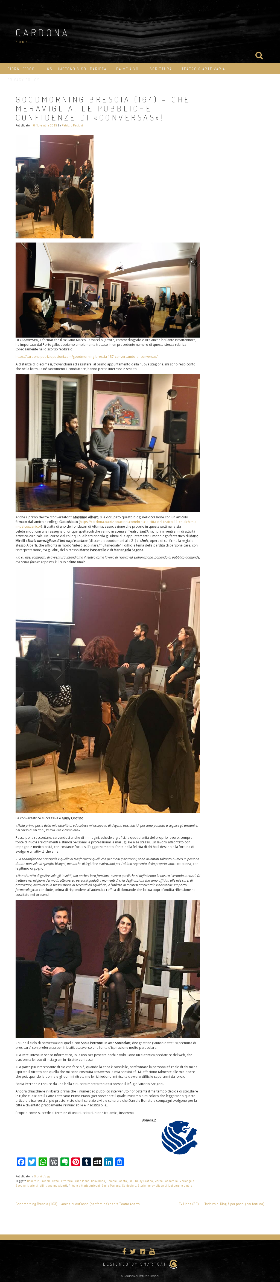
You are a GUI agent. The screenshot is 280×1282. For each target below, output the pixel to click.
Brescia (45, 1181)
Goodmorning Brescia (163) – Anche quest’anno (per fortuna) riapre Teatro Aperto (78, 1203)
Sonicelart (129, 1185)
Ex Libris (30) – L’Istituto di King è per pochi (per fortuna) (221, 1203)
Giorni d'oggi (42, 1176)
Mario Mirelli (35, 1185)
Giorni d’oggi (21, 68)
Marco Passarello (166, 1181)
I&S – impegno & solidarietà (76, 68)
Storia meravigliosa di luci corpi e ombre (165, 1185)
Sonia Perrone (110, 1185)
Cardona (43, 32)
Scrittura (161, 68)
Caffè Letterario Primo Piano (70, 1181)
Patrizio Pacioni (72, 125)
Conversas (98, 1181)
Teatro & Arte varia (203, 68)
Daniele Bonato (117, 1181)
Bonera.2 (33, 1181)
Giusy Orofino (144, 1181)
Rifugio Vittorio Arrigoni (84, 1185)
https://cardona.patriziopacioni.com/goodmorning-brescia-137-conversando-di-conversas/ (87, 356)
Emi (131, 1181)
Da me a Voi (128, 68)
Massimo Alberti (56, 1185)
